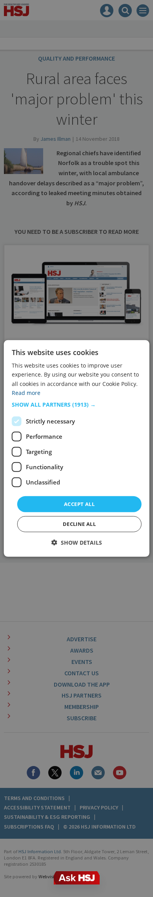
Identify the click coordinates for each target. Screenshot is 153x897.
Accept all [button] (79, 504)
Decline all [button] (79, 523)
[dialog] (76, 448)
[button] (77, 404)
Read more (26, 392)
